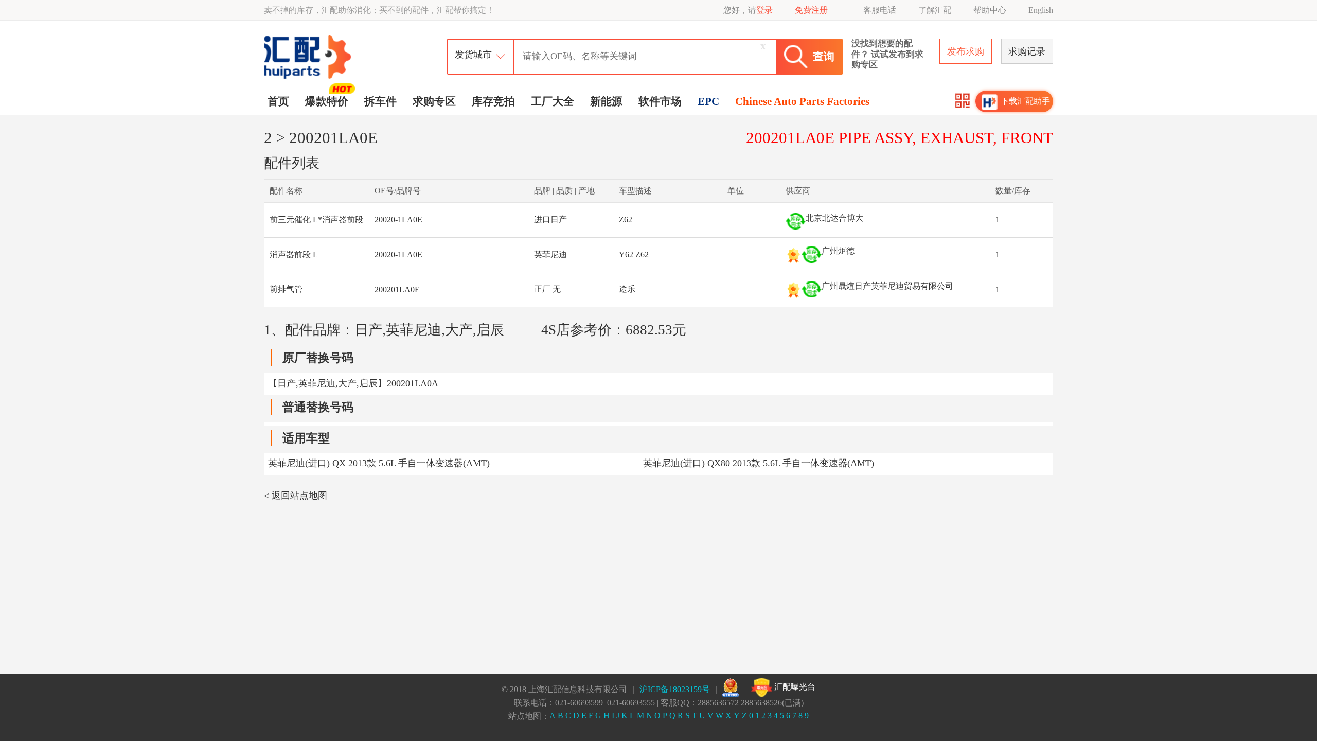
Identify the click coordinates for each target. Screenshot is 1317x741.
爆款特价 (326, 101)
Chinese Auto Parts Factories (802, 101)
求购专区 (434, 101)
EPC (708, 101)
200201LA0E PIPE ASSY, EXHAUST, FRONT (899, 138)
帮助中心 (989, 10)
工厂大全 (552, 101)
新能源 (606, 101)
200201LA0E (397, 289)
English (1040, 10)
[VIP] (794, 255)
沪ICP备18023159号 (674, 689)
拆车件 (380, 101)
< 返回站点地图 (295, 495)
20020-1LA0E (398, 219)
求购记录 (1026, 51)
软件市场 (660, 101)
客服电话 (879, 10)
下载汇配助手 (1025, 101)
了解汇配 (934, 10)
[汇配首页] (308, 38)
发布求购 (965, 51)
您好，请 (748, 10)
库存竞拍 (493, 101)
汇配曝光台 (793, 686)
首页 (278, 101)
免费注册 (811, 10)
